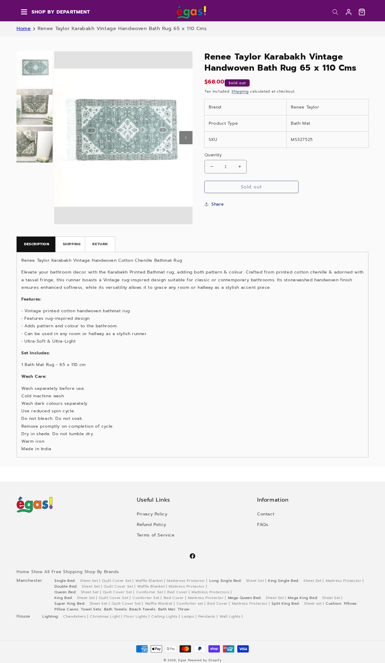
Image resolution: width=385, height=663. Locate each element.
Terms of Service (156, 535)
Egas (182, 660)
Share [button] (217, 204)
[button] (335, 12)
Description (36, 244)
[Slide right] (185, 137)
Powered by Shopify (205, 660)
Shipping (240, 91)
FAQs (262, 524)
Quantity (213, 155)
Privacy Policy (152, 514)
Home (24, 28)
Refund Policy (151, 524)
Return (100, 244)
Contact (265, 514)
